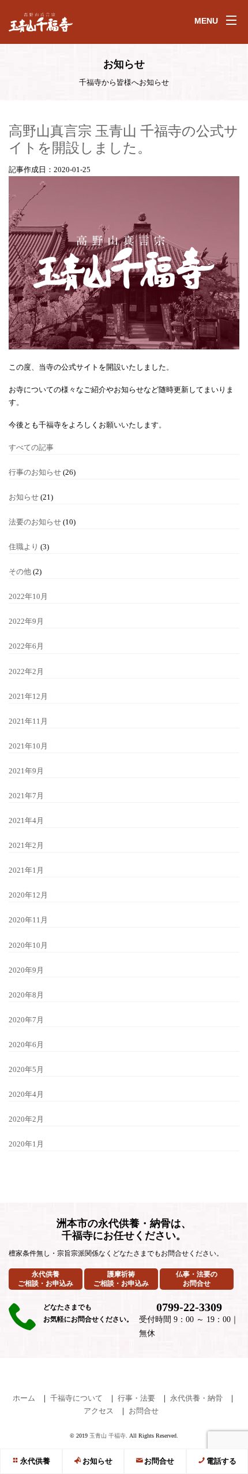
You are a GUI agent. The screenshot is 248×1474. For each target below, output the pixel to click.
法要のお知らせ (35, 522)
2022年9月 (26, 621)
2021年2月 (26, 845)
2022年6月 (26, 646)
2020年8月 (26, 995)
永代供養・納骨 (196, 1398)
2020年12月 (28, 895)
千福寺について (76, 1398)
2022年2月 (26, 671)
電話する (221, 1461)
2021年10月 (28, 746)
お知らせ (97, 1461)
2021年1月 (26, 870)
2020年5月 (26, 1069)
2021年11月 (28, 721)
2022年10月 (28, 596)
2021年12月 (28, 696)
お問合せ (159, 1461)
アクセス (99, 1410)
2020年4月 (26, 1094)
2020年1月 (26, 1144)
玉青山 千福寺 (107, 1435)
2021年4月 (26, 820)
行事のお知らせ (35, 472)
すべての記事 (31, 447)
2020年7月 (26, 1019)
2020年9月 (26, 970)
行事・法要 (136, 1398)
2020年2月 (26, 1119)
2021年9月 (26, 770)
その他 (20, 571)
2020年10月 (28, 945)
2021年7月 (26, 795)
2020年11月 (28, 919)
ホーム (24, 1398)
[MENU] (231, 20)
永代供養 (35, 1461)
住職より (24, 546)
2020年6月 (26, 1044)
